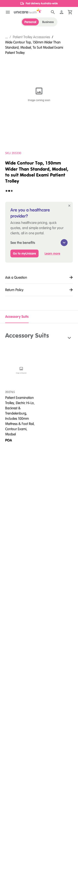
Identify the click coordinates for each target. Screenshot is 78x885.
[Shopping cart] (70, 12)
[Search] (52, 12)
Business (48, 22)
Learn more (52, 253)
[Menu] (7, 12)
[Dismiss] (69, 205)
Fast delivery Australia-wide (42, 3)
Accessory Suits (17, 316)
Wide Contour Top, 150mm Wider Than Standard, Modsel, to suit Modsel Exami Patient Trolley (34, 47)
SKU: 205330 (13, 153)
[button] (39, 338)
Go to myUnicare (24, 253)
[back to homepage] (28, 10)
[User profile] (61, 12)
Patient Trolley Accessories (31, 37)
